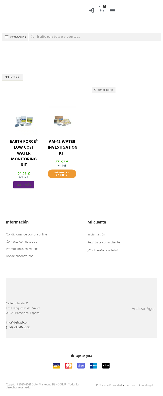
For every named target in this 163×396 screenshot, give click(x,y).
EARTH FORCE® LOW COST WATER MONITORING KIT (24, 153)
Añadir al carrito (62, 174)
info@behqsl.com (17, 322)
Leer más (23, 184)
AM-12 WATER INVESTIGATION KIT (63, 147)
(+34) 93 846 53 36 (18, 327)
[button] (112, 10)
